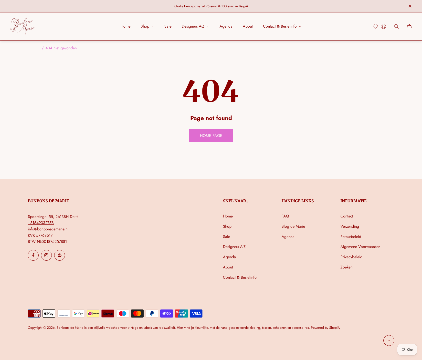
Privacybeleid (351, 257)
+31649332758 (41, 223)
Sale (226, 236)
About (228, 267)
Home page (211, 135)
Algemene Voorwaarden (360, 246)
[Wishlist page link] (375, 26)
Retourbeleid (350, 236)
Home (228, 216)
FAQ (285, 216)
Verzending (349, 226)
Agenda (229, 257)
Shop (227, 226)
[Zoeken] (396, 26)
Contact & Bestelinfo (240, 277)
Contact (346, 216)
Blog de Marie (293, 226)
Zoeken (346, 267)
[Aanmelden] (383, 26)
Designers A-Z (234, 246)
